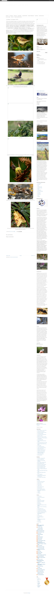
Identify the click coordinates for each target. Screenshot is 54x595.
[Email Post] (17, 231)
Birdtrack (38, 502)
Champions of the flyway (41, 509)
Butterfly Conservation (41, 481)
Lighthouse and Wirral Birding (41, 549)
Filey (38, 185)
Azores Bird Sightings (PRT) (41, 434)
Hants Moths (39, 484)
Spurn (38, 195)
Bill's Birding (39, 553)
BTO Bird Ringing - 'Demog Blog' (42, 544)
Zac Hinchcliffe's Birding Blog (41, 557)
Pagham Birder (40, 538)
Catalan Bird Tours (40, 508)
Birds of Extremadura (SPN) (41, 436)
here (43, 36)
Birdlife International (40, 501)
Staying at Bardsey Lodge (39, 586)
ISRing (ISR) (39, 445)
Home (21, 255)
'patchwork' (39, 533)
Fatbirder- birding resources (41, 511)
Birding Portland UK (41, 572)
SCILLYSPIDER (40, 545)
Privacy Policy (38, 581)
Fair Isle (38, 184)
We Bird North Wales (41, 546)
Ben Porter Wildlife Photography (41, 560)
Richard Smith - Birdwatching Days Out (41, 542)
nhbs (38, 514)
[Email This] (18, 231)
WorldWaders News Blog (41, 477)
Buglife (38, 480)
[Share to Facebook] (20, 231)
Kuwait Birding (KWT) (40, 446)
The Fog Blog (40, 568)
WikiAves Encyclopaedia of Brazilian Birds (41, 475)
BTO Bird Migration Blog (41, 540)
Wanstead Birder (40, 534)
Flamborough (39, 186)
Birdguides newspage (40, 500)
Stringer (39, 567)
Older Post (33, 255)
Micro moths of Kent (40, 486)
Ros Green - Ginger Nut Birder (41, 562)
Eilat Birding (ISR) (40, 439)
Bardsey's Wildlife (16, 5)
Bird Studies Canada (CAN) (41, 462)
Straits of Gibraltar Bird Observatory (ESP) (41, 452)
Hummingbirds (39, 474)
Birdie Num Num (40, 573)
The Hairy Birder (40, 528)
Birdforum (39, 499)
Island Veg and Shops (41, 15)
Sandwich (39, 193)
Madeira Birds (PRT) (40, 448)
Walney (38, 196)
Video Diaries (15, 15)
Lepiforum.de (39, 485)
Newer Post (8, 255)
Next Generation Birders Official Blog (41, 564)
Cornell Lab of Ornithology (41, 510)
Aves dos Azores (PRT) (40, 431)
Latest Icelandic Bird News (41, 447)
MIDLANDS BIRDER (41, 556)
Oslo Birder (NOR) (40, 433)
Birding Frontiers (40, 529)
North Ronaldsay (40, 191)
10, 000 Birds (39, 496)
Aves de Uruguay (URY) (41, 458)
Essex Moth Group (40, 482)
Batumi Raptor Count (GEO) (41, 430)
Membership (36, 15)
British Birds (39, 503)
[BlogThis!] (19, 231)
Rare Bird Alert (39, 515)
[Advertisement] (42, 77)
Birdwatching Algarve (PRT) (41, 432)
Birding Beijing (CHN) (40, 463)
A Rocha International (40, 497)
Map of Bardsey (19, 15)
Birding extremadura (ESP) (41, 464)
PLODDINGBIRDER (41, 574)
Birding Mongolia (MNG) (41, 465)
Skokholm (39, 194)
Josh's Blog (39, 551)
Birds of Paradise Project (41, 467)
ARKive (38, 498)
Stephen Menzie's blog (41, 569)
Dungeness (39, 183)
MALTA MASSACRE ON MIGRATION (41, 513)
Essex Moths (39, 483)
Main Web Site (11, 15)
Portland (38, 192)
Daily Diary (7, 15)
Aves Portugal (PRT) (40, 459)
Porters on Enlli (40, 559)
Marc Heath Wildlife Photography (41, 525)
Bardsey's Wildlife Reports (31, 15)
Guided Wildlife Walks (24, 15)
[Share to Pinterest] (21, 231)
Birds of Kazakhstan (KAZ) (41, 466)
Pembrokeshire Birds (41, 530)
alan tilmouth (40, 539)
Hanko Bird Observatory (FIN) (42, 442)
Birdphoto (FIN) (39, 435)
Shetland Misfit (40, 552)
